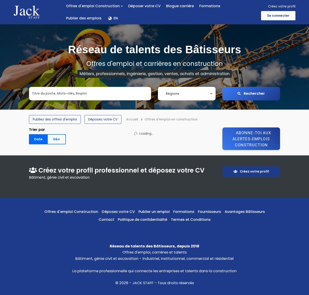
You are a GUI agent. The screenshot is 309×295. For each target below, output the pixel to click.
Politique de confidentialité (142, 219)
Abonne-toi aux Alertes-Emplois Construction (252, 138)
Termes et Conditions (191, 219)
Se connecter (278, 15)
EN (116, 18)
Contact (106, 219)
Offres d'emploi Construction (93, 6)
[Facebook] (147, 230)
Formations (209, 6)
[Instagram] (161, 230)
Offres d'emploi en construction (171, 119)
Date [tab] (38, 139)
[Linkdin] (154, 230)
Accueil (132, 119)
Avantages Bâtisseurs (245, 211)
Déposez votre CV (103, 119)
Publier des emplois (84, 18)
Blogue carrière (180, 6)
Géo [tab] (56, 139)
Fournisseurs (209, 211)
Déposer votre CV (144, 6)
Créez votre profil (281, 6)
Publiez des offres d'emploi (55, 119)
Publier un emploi (154, 211)
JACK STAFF (142, 283)
